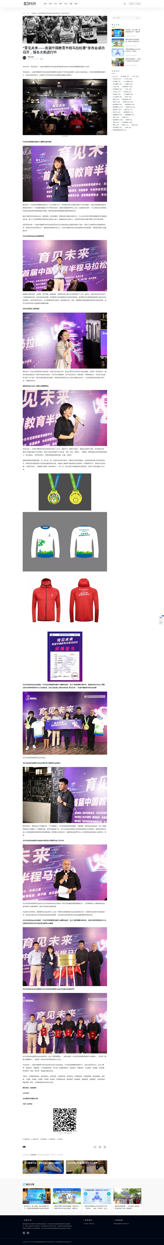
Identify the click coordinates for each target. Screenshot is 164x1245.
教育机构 (129, 104)
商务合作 (91, 1223)
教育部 (117, 109)
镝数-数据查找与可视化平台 (121, 1223)
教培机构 (126, 99)
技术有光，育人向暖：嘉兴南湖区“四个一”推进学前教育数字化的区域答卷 (133, 31)
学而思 (117, 94)
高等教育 (117, 127)
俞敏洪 (129, 84)
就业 (128, 96)
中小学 (128, 79)
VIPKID (117, 79)
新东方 (117, 112)
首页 (45, 3)
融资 (125, 125)
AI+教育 (125, 76)
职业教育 (127, 122)
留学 (116, 117)
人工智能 (128, 81)
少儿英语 (117, 96)
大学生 (117, 91)
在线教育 (127, 86)
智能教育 (117, 114)
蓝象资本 (52, 1139)
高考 (128, 127)
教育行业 (130, 107)
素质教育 (118, 119)
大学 (128, 89)
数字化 (128, 109)
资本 (60, 3)
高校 (135, 125)
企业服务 (117, 84)
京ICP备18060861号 (50, 1242)
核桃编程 (129, 114)
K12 (136, 76)
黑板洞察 (31, 57)
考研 (116, 122)
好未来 (127, 91)
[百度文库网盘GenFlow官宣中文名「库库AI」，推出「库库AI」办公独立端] (118, 52)
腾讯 (116, 125)
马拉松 (61, 1139)
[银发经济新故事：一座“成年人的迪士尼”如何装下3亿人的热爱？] (118, 62)
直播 (125, 117)
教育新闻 (117, 104)
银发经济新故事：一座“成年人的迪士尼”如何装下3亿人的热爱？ (133, 60)
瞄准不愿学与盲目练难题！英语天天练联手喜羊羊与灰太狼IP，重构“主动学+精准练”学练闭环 (133, 40)
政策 (116, 99)
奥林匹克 (27, 1139)
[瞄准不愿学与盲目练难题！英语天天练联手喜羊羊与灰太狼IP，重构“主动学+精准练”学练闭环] (118, 43)
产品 (65, 3)
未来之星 (35, 1139)
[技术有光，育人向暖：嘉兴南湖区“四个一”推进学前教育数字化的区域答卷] (118, 33)
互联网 (117, 81)
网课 (129, 119)
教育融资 (118, 107)
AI (115, 76)
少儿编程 (128, 94)
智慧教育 (128, 112)
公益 (116, 86)
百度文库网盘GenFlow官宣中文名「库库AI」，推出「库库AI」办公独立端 (133, 50)
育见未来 (44, 1139)
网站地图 (42, 1242)
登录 (138, 3)
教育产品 (128, 102)
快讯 (50, 3)
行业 (55, 3)
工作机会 (85, 1223)
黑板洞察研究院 (119, 130)
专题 (70, 3)
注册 (131, 3)
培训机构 (117, 89)
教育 (116, 102)
